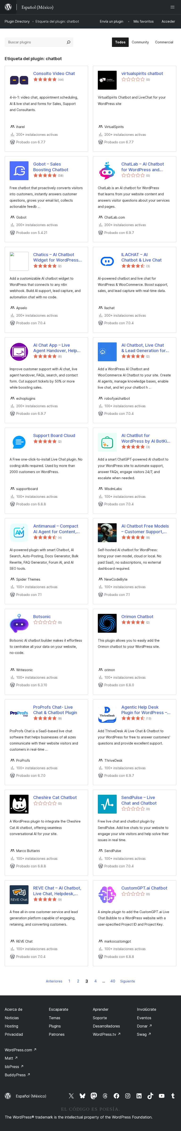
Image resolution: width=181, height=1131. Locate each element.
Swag (144, 1034)
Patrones (57, 1034)
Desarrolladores (106, 1026)
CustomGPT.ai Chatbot (144, 888)
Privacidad (14, 1034)
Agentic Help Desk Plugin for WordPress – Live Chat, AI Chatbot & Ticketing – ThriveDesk (144, 710)
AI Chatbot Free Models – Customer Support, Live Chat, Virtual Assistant (145, 529)
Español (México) (31, 1096)
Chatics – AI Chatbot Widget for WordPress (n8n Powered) (55, 257)
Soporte (100, 1017)
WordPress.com (21, 1050)
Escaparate (58, 1009)
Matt (11, 1058)
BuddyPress (17, 1075)
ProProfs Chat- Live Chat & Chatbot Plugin (55, 710)
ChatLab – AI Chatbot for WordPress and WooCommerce (142, 167)
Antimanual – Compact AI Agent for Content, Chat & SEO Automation (57, 529)
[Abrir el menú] (173, 7)
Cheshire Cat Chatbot (55, 797)
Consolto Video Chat (54, 73)
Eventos (144, 1017)
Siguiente (127, 981)
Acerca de (13, 1009)
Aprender (100, 1009)
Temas (54, 1017)
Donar (144, 1026)
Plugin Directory (17, 21)
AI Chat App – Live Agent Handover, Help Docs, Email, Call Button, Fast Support (57, 348)
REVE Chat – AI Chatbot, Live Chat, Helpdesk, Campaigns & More (57, 891)
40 (112, 981)
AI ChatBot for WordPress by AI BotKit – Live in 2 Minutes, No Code (145, 438)
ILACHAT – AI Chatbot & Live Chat (141, 257)
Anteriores (54, 981)
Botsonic (42, 616)
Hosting (11, 1026)
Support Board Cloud (54, 435)
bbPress (14, 1066)
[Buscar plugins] (68, 42)
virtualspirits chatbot (142, 73)
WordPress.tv (107, 1034)
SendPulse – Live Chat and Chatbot (139, 800)
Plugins (55, 1026)
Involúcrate (146, 1009)
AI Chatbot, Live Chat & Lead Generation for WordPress (143, 348)
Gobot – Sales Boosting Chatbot (50, 167)
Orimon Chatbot (137, 616)
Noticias (12, 1017)
